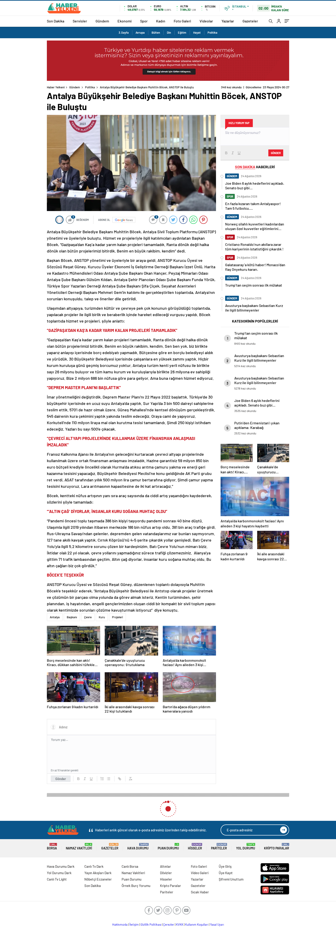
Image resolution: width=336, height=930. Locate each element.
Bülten (156, 32)
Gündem (102, 21)
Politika (212, 32)
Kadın (160, 21)
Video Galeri (199, 873)
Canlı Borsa (130, 866)
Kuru (102, 617)
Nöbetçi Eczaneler (98, 879)
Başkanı (72, 617)
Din (169, 32)
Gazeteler (250, 21)
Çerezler (168, 924)
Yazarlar (227, 21)
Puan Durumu (168, 846)
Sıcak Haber (200, 892)
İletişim (134, 924)
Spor (144, 21)
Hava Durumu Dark (61, 866)
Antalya (55, 617)
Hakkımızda (120, 924)
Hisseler (195, 846)
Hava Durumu (138, 846)
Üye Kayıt (226, 873)
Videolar (206, 21)
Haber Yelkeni (56, 87)
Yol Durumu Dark (59, 873)
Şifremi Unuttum (231, 879)
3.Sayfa (124, 32)
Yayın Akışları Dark (98, 873)
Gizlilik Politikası (151, 924)
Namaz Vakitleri (79, 846)
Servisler (80, 21)
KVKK (179, 924)
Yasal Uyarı (217, 924)
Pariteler (219, 846)
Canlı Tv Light (57, 879)
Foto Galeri (182, 21)
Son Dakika (55, 21)
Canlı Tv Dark (94, 866)
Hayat (197, 32)
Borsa (52, 846)
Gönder (60, 779)
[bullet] (108, 778)
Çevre (88, 617)
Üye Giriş (225, 866)
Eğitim (182, 32)
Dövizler (166, 873)
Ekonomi (124, 21)
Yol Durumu (245, 846)
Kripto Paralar (276, 846)
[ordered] (102, 778)
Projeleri (117, 617)
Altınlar (165, 866)
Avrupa (140, 32)
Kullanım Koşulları (196, 924)
